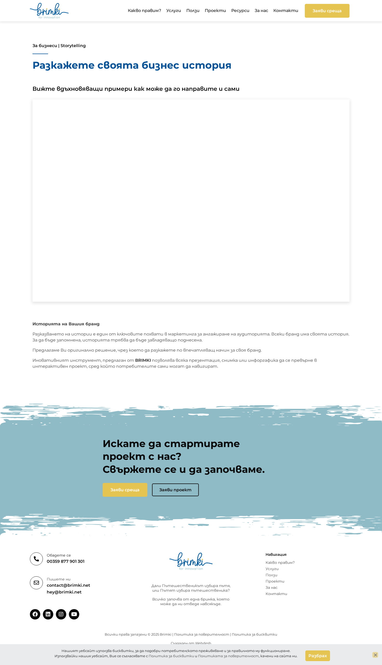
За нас (261, 10)
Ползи (193, 10)
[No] (375, 655)
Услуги (173, 10)
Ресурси (240, 10)
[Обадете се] (36, 558)
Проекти (215, 10)
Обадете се (59, 555)
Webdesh (203, 643)
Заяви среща (327, 10)
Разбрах (317, 655)
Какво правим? (144, 10)
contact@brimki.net (68, 585)
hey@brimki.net (64, 592)
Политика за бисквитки (254, 634)
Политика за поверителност (201, 634)
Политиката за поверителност (228, 656)
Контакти (285, 10)
